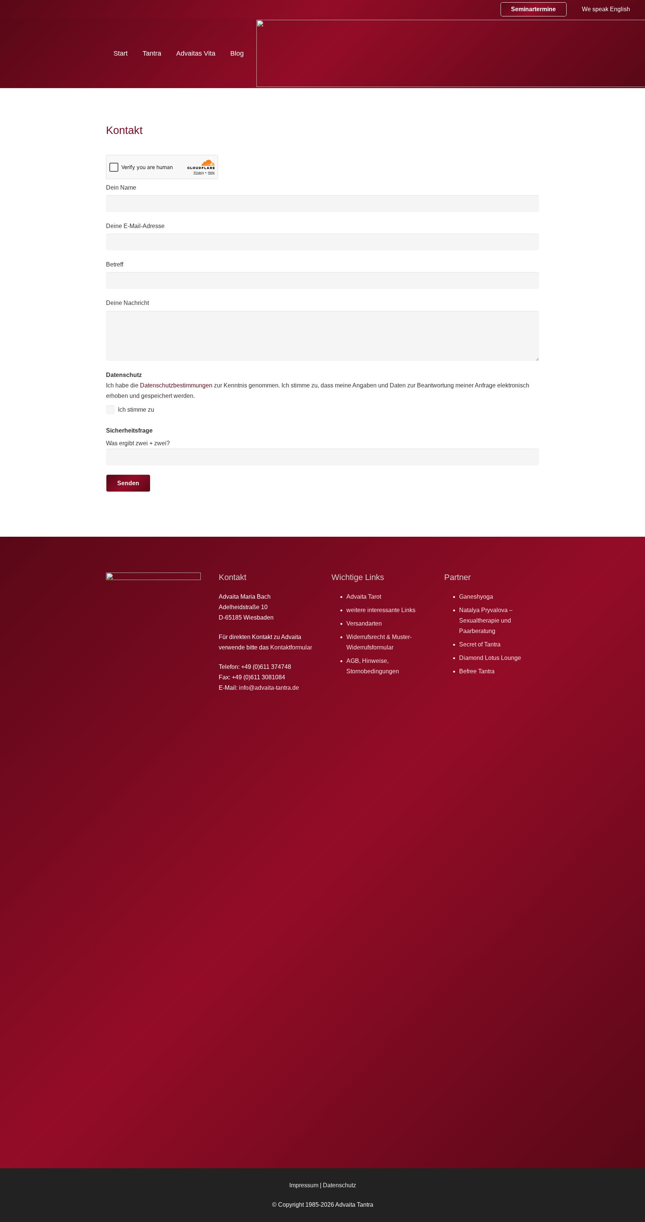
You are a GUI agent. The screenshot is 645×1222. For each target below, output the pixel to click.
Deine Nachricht (127, 303)
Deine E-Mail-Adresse (135, 226)
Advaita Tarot (363, 596)
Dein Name (121, 187)
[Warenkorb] (442, 9)
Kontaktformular (291, 647)
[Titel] (484, 9)
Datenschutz (339, 1185)
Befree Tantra (477, 671)
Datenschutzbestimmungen (176, 385)
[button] (167, 53)
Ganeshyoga (476, 596)
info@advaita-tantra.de (269, 688)
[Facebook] (467, 9)
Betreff (114, 264)
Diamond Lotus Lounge (490, 658)
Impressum (304, 1185)
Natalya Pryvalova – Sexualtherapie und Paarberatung (485, 620)
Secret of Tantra (480, 644)
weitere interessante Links (380, 610)
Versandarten (364, 623)
